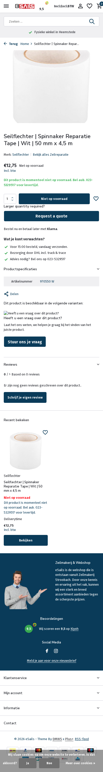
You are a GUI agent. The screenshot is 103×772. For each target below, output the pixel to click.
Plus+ (69, 739)
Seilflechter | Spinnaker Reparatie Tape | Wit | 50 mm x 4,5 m (23, 486)
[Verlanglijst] (89, 6)
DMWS (57, 739)
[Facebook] (47, 651)
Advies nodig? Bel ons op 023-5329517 (38, 259)
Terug (13, 44)
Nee (49, 763)
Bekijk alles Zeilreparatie (50, 154)
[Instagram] (56, 651)
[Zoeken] (92, 21)
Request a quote (52, 216)
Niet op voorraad (54, 199)
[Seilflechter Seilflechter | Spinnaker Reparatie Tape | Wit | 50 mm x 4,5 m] (26, 451)
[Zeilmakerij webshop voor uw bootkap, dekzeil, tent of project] (26, 6)
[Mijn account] (80, 6)
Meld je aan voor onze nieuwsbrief (51, 661)
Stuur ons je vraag (25, 342)
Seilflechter (20, 154)
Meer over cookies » (80, 763)
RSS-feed (82, 739)
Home (24, 44)
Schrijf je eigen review (25, 397)
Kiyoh (74, 629)
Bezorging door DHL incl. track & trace (38, 253)
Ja (27, 763)
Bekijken (25, 540)
